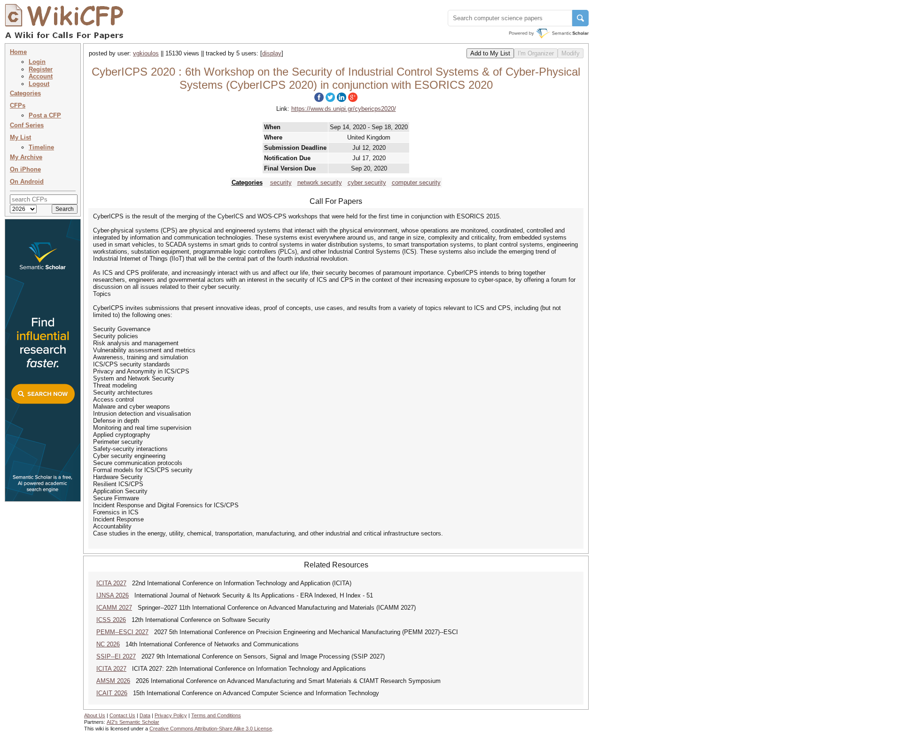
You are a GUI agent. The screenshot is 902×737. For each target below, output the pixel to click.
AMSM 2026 (113, 680)
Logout (39, 83)
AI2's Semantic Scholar (133, 722)
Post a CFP (45, 115)
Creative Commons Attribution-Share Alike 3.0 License (210, 728)
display (271, 53)
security (281, 182)
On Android (27, 181)
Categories (25, 93)
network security (319, 182)
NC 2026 (108, 644)
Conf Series (27, 125)
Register (41, 69)
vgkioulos (146, 53)
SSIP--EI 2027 (116, 656)
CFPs (17, 105)
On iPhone (25, 169)
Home (18, 51)
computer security (416, 182)
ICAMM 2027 (114, 607)
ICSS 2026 (111, 619)
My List (20, 137)
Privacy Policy (171, 715)
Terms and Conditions (216, 715)
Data (145, 715)
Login (37, 61)
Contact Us (122, 715)
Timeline (41, 147)
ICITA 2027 (111, 583)
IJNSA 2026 (112, 595)
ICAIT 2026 (111, 693)
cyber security (367, 182)
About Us (94, 715)
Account (41, 76)
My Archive (26, 157)
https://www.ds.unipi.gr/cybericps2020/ (343, 108)
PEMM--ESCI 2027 (122, 632)
